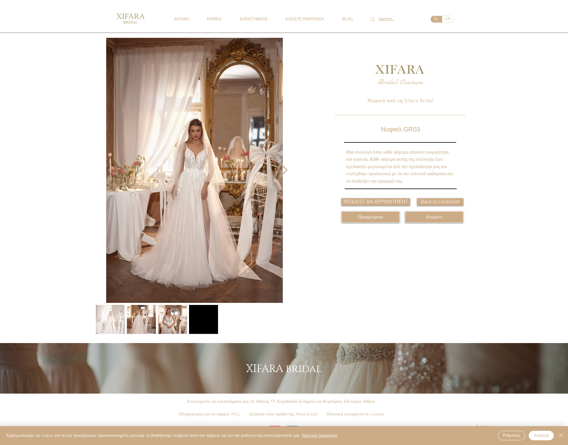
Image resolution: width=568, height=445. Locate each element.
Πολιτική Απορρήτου (320, 435)
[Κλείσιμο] (560, 435)
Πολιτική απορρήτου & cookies (355, 414)
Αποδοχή (541, 435)
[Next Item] (283, 170)
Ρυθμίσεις (511, 435)
